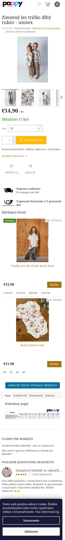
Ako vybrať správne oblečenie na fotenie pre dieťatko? (27, 452)
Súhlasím (31, 531)
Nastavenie (31, 520)
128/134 (20, 292)
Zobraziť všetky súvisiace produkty (32, 385)
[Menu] (57, 4)
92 (11, 372)
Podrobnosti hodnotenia (46, 28)
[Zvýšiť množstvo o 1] (14, 138)
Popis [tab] (8, 395)
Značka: (20, 31)
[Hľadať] (39, 4)
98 (17, 372)
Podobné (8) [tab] (20, 395)
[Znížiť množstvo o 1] (14, 142)
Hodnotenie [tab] (36, 395)
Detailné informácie (13, 156)
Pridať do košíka (33, 140)
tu (57, 512)
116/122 (7, 292)
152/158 (45, 292)
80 (23, 372)
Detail (54, 284)
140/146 (32, 292)
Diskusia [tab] (50, 395)
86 (4, 372)
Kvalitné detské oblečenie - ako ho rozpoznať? (28, 445)
